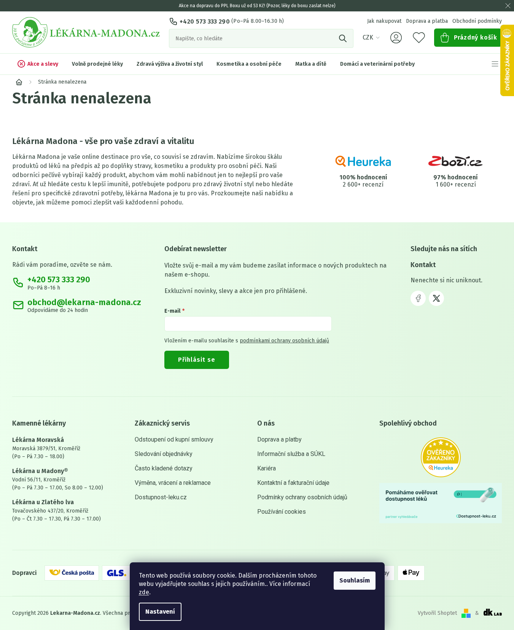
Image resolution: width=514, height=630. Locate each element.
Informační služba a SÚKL (291, 453)
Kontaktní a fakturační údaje (293, 482)
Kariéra (266, 468)
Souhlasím (354, 580)
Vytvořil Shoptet (437, 613)
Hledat (344, 38)
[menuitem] (37, 63)
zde (144, 592)
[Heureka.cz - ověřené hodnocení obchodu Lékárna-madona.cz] (441, 457)
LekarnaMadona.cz (418, 298)
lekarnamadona (436, 298)
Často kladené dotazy (164, 468)
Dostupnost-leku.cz (161, 497)
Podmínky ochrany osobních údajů (302, 497)
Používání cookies (281, 511)
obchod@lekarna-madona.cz (84, 302)
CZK (368, 37)
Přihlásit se (196, 359)
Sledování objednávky (164, 453)
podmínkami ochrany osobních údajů (284, 340)
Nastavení (160, 611)
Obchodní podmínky (477, 21)
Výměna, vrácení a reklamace (173, 482)
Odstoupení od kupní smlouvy (174, 439)
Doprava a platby (279, 439)
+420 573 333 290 (205, 21)
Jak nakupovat (384, 21)
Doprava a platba (427, 21)
